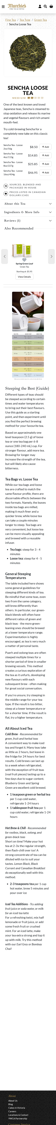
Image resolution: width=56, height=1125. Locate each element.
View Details (24, 276)
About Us (12, 1100)
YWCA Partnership (17, 1118)
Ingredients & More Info (21, 212)
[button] (4, 256)
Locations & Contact (18, 1115)
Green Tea (40, 20)
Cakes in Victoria (16, 1107)
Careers (12, 1111)
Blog (10, 1104)
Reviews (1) (12, 220)
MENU (4, 6)
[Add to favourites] (24, 260)
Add (46, 146)
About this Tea (15, 204)
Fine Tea (10, 20)
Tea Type (25, 20)
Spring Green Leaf (24, 263)
